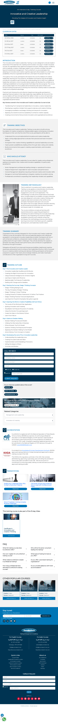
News (42, 666)
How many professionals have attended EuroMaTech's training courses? (12, 567)
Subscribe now (46, 616)
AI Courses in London (15, 661)
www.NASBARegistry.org (24, 445)
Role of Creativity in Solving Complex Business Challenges (15, 502)
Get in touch (43, 661)
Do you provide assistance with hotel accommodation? (42, 566)
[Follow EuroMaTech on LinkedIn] (2, 715)
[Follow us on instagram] (28, 698)
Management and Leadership (14, 29)
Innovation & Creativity (13, 420)
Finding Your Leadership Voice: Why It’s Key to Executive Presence (15, 484)
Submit (29, 692)
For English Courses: (15, 637)
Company (42, 659)
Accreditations (42, 657)
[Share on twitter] (7, 621)
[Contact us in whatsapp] (39, 698)
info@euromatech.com (15, 647)
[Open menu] (53, 2)
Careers (43, 664)
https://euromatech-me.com (43, 649)
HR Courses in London (15, 664)
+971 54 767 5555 (18, 644)
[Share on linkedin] (11, 621)
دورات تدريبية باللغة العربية (42, 639)
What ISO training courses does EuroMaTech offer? (12, 548)
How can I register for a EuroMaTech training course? (14, 554)
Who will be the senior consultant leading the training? (41, 548)
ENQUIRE (7, 387)
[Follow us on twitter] (22, 698)
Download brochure (10, 394)
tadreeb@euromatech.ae (42, 644)
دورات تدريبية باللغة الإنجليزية (15, 639)
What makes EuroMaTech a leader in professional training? (13, 560)
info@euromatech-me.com (42, 647)
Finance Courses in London (15, 663)
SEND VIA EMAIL (9, 391)
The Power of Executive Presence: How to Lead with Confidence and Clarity (41, 485)
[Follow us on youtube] (32, 698)
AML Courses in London (15, 666)
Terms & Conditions (15, 668)
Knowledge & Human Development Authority (36, 450)
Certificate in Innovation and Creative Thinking (10, 530)
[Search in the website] (49, 3)
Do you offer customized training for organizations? (42, 560)
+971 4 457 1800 (16, 642)
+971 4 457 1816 (43, 642)
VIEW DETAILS (11, 598)
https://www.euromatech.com (15, 649)
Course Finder (15, 657)
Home (4, 29)
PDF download (42, 663)
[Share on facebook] (4, 621)
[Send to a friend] (14, 621)
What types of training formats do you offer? (41, 554)
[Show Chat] (4, 719)
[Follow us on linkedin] (25, 698)
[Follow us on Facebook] (18, 698)
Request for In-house (10, 405)
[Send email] (35, 698)
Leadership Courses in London (15, 659)
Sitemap (42, 668)
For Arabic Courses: (42, 637)
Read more (16, 489)
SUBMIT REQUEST (11, 378)
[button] (25, 602)
